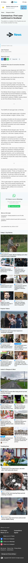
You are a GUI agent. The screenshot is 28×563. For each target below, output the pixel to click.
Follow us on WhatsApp (9, 541)
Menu (4, 2)
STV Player (4, 530)
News (2, 12)
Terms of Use (10, 548)
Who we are (3, 548)
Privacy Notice (17, 548)
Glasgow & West (10, 12)
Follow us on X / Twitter (9, 536)
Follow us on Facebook (8, 538)
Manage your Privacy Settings (9, 554)
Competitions (18, 530)
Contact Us (3, 549)
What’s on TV (4, 532)
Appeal (16, 532)
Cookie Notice (10, 549)
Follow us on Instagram (8, 544)
